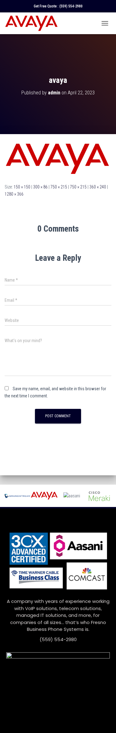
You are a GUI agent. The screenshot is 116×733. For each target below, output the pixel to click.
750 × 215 (58, 186)
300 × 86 (40, 186)
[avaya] (58, 158)
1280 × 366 (14, 194)
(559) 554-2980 (71, 6)
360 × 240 (97, 186)
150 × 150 (22, 186)
